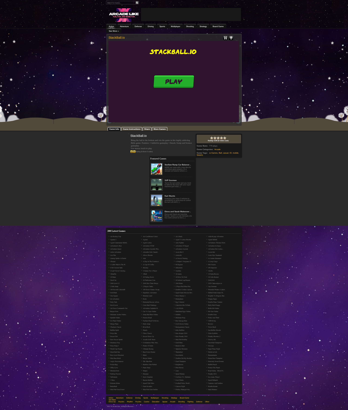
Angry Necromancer (116, 361)
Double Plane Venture (215, 302)
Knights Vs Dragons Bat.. (216, 296)
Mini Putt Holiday (181, 339)
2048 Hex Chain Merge (150, 283)
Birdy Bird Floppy (214, 305)
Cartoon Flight (180, 386)
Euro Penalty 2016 (181, 336)
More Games (160, 129)
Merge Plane (114, 324)
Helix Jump (146, 324)
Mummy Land (147, 296)
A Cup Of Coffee (148, 264)
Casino (146, 402)
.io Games (213, 153)
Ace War (113, 255)
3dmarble (113, 274)
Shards (145, 330)
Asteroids (178, 255)
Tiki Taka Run (147, 361)
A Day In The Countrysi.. (151, 261)
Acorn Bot (211, 252)
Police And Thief (213, 317)
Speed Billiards (213, 380)
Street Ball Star (115, 352)
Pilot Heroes (179, 367)
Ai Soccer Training (181, 258)
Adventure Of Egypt (182, 246)
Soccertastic (179, 355)
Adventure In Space (214, 246)
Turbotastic (113, 377)
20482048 (211, 280)
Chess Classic (147, 333)
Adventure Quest (115, 249)
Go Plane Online (115, 321)
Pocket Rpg (114, 364)
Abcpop (112, 261)
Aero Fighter (179, 243)
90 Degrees (179, 264)
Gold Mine (179, 342)
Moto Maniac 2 (180, 296)
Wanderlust (179, 352)
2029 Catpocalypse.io (215, 283)
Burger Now (114, 311)
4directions (179, 267)
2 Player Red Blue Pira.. (183, 286)
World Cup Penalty (116, 349)
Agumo (145, 239)
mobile (235, 153)
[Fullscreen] (225, 38)
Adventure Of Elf (148, 246)
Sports (162, 26)
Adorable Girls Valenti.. (150, 252)
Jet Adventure (114, 299)
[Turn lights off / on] (231, 38)
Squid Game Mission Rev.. (184, 292)
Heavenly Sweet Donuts (216, 361)
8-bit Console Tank (116, 267)
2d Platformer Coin (149, 280)
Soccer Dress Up (148, 336)
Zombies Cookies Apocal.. (184, 289)
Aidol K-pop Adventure (215, 236)
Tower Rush (212, 327)
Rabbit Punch (212, 364)
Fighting (190, 402)
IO (231, 153)
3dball (145, 274)
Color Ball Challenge (149, 305)
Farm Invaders (147, 386)
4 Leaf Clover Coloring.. (118, 271)
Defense (138, 26)
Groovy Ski (212, 339)
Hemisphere (179, 299)
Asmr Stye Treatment (215, 255)
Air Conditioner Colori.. (150, 236)
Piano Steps (146, 367)
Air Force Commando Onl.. (119, 308)
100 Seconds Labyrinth (117, 289)
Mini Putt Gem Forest (117, 389)
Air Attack (178, 236)
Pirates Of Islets (148, 346)
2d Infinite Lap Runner (182, 280)
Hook (145, 299)
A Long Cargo (212, 261)
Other (207, 402)
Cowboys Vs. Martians (183, 377)
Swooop (211, 346)
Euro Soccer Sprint (116, 339)
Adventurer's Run (116, 246)
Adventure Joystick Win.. (151, 249)
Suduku (178, 314)
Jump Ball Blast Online (150, 314)
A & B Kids (179, 308)
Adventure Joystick (181, 249)
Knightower (179, 364)
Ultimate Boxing (148, 349)
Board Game (218, 26)
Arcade (217, 149)
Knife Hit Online (213, 308)
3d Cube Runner (213, 277)
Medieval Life (212, 352)
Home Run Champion (215, 358)
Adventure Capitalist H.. (151, 308)
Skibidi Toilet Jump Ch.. (216, 292)
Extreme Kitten (115, 383)
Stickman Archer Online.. (118, 314)
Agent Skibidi (212, 239)
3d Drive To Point (181, 277)
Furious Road (147, 317)
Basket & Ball (179, 346)
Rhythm (130, 402)
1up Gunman (212, 286)
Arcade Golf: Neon (149, 339)
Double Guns (212, 314)
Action (111, 26)
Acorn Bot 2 (179, 252)
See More (112, 400)
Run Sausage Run (181, 321)
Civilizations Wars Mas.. (151, 342)
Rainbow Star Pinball (150, 364)
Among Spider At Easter (118, 258)
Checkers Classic (115, 327)
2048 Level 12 (114, 283)
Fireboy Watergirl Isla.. (182, 389)
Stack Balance (212, 389)
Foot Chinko (179, 380)
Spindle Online (115, 317)
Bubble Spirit (114, 330)
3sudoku (178, 271)
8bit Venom (212, 264)
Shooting (190, 26)
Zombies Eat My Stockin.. (183, 358)
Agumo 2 (113, 239)
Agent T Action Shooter (183, 239)
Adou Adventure (115, 252)
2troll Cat (113, 280)
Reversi (210, 324)
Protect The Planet (214, 367)
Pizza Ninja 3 (114, 346)
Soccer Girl (114, 336)
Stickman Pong (180, 317)
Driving (151, 26)
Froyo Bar (113, 333)
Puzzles (121, 402)
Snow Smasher (148, 377)
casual (226, 153)
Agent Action (147, 243)
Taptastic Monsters (181, 349)
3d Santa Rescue (213, 274)
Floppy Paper (212, 299)
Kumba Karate (212, 386)
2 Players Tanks (148, 286)
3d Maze (113, 277)
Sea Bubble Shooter (214, 330)
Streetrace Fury (115, 342)
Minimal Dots (114, 371)
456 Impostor (212, 267)
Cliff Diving (212, 321)
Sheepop (145, 374)
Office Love (114, 367)
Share (147, 129)
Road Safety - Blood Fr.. (216, 371)
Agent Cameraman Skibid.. (119, 243)
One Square (114, 296)
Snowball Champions (215, 342)
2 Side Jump (114, 286)
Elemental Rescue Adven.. (151, 302)
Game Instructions (131, 129)
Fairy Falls (113, 302)
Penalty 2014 (212, 374)
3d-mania (178, 274)
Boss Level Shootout (117, 355)
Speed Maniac (180, 374)
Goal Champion (180, 361)
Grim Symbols (213, 333)
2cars (177, 371)
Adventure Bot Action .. (216, 249)
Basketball (113, 386)
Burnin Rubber (148, 380)
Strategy (203, 26)
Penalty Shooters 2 (214, 336)
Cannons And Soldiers (215, 383)
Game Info (114, 129)
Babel (145, 355)
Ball (220, 153)
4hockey (145, 267)
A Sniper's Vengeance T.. (183, 261)
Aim (144, 258)
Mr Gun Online (213, 311)
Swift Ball (113, 292)
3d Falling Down (148, 277)
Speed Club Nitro (148, 383)
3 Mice (112, 380)
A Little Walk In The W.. (118, 264)
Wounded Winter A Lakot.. (217, 289)
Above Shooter (148, 255)
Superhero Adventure (150, 292)
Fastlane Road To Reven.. (151, 321)
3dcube (210, 271)
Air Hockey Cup (115, 236)
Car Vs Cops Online (149, 311)
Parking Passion (115, 374)
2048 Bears (179, 283)
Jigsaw (164, 402)
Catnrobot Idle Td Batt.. (183, 305)
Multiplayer (175, 26)
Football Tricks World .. (183, 383)
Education (155, 402)
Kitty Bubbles (179, 330)
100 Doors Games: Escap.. (151, 289)
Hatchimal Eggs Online (182, 311)
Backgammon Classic (182, 327)
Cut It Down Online (181, 324)
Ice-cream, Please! (214, 377)
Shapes (145, 371)
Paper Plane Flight (214, 349)
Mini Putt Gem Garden (150, 389)
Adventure (124, 26)
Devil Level (114, 305)
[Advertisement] (191, 22)
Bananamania (212, 355)
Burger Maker (147, 358)
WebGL (200, 155)
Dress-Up (112, 402)
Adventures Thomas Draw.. (217, 243)
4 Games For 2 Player (150, 271)
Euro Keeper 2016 (181, 333)
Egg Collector (179, 302)
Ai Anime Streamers (214, 258)
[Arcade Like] (123, 15)
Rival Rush (146, 327)
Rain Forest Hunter (149, 352)
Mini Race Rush (115, 358)
